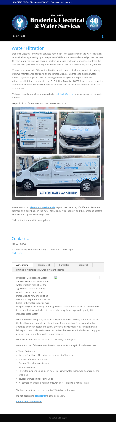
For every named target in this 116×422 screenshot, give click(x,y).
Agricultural (22, 264)
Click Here (17, 253)
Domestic (64, 264)
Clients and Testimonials (29, 401)
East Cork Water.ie (64, 94)
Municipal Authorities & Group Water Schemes (40, 269)
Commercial (44, 264)
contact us (40, 395)
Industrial (83, 264)
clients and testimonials (42, 207)
